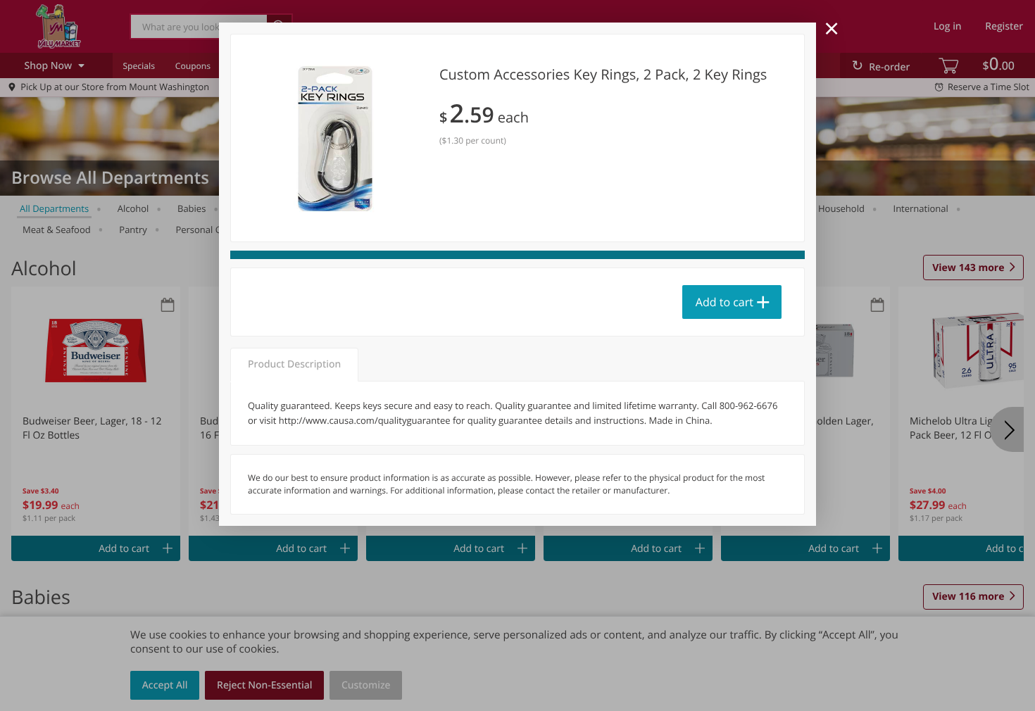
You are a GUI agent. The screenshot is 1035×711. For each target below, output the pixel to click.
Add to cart (724, 302)
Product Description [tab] (294, 364)
